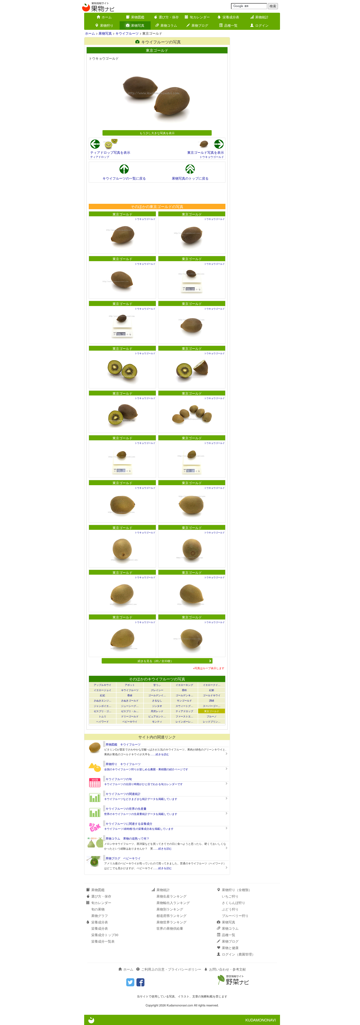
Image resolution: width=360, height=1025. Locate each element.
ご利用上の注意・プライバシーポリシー (171, 969)
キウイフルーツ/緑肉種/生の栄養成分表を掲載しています (139, 829)
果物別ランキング (169, 909)
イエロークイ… (211, 684)
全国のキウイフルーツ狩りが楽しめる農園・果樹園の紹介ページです (146, 769)
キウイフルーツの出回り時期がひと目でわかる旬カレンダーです (143, 784)
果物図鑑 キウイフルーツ (123, 744)
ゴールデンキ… (184, 695)
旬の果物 (98, 909)
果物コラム (168, 25)
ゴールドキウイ (211, 695)
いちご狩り (230, 896)
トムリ (102, 716)
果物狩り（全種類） (237, 889)
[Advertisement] (157, 193)
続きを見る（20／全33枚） (156, 661)
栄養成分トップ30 (104, 934)
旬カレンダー (200, 17)
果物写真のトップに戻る (190, 178)
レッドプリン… (211, 721)
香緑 (129, 695)
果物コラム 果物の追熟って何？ (127, 838)
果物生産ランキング (171, 896)
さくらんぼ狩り (233, 902)
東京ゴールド (122, 214)
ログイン (262, 25)
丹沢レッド (157, 711)
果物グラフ (99, 915)
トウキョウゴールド (212, 157)
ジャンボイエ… (102, 706)
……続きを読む (159, 754)
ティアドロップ (99, 157)
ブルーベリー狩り (235, 915)
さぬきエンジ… (102, 700)
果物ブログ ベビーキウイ (123, 858)
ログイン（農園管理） (238, 954)
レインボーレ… (184, 721)
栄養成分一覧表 (103, 941)
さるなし (157, 700)
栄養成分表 (230, 17)
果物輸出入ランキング (173, 902)
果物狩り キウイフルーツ (123, 764)
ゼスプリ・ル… (130, 711)
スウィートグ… (184, 706)
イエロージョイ (102, 690)
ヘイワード (102, 721)
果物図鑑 (137, 17)
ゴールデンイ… (157, 695)
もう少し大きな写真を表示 (157, 133)
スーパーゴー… (211, 706)
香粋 (184, 690)
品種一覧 (231, 25)
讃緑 (211, 700)
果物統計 (262, 17)
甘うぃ (157, 684)
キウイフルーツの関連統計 (123, 794)
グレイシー (157, 690)
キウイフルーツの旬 (119, 779)
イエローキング (184, 684)
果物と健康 (230, 947)
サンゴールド (184, 700)
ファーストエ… (184, 716)
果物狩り (106, 25)
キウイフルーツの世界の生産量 (126, 808)
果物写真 (137, 25)
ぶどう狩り (230, 909)
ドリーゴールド (130, 716)
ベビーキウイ (129, 721)
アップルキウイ (102, 684)
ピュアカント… (157, 716)
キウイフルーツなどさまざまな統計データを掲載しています (140, 799)
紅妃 (102, 695)
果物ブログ (199, 25)
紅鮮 (211, 690)
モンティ (157, 721)
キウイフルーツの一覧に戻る (124, 178)
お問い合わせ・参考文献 (227, 969)
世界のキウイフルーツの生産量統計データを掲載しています (140, 814)
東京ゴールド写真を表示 (205, 152)
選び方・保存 (169, 17)
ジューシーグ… (130, 706)
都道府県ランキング (171, 915)
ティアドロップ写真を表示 (110, 152)
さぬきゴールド (130, 700)
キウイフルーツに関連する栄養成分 (129, 823)
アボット (130, 684)
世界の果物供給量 (169, 928)
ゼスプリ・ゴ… (102, 711)
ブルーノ (212, 716)
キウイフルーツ (127, 33)
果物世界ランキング (171, 922)
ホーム (107, 17)
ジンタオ (157, 706)
